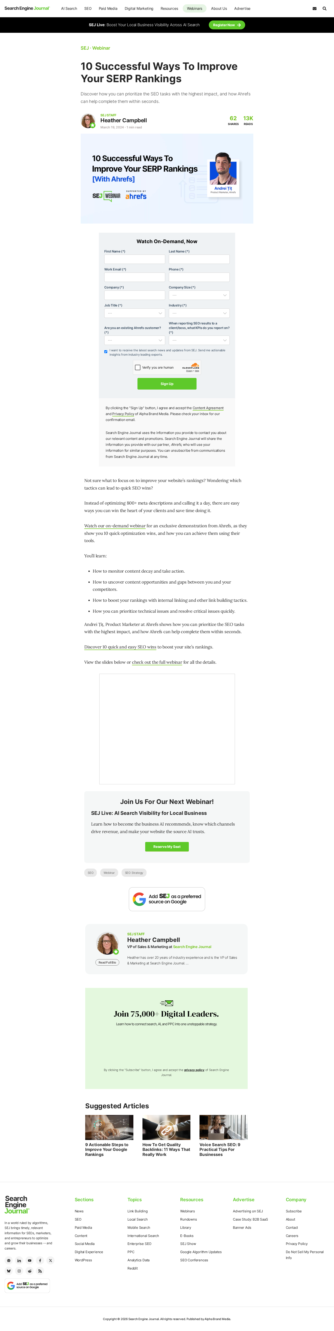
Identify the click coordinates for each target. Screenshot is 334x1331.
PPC (130, 1252)
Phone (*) (176, 269)
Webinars (194, 8)
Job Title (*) (113, 305)
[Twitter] (50, 1260)
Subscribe (294, 1211)
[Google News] (9, 1260)
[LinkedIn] (19, 1260)
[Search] (324, 9)
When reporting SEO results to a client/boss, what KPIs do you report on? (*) (199, 327)
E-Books (187, 1236)
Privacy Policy (123, 414)
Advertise (242, 8)
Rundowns (188, 1219)
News (79, 1211)
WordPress (83, 1260)
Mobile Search (138, 1227)
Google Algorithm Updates (201, 1252)
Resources (169, 8)
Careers (292, 1236)
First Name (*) (114, 251)
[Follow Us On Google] (167, 899)
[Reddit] (29, 1271)
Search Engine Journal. (144, 1319)
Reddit (132, 1268)
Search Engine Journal (192, 946)
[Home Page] (27, 8)
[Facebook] (40, 1260)
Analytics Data (138, 1260)
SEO (87, 8)
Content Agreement (208, 408)
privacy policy (194, 1070)
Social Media (85, 1244)
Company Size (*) (182, 287)
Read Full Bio (107, 962)
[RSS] (40, 1271)
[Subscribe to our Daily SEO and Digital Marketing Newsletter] (314, 9)
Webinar (109, 873)
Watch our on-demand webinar (115, 525)
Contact (292, 1227)
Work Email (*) (115, 269)
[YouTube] (29, 1260)
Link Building (137, 1211)
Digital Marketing (139, 8)
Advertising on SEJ (248, 1211)
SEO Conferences (194, 1260)
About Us (219, 8)
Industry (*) (178, 305)
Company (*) (114, 287)
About (290, 1219)
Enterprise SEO (139, 1244)
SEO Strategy (134, 873)
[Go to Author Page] (88, 120)
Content (81, 1236)
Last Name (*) (179, 251)
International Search (143, 1236)
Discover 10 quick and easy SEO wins (120, 647)
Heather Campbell (123, 120)
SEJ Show (188, 1244)
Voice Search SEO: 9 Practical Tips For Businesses (219, 1149)
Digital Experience (89, 1252)
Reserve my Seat (167, 846)
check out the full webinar (157, 662)
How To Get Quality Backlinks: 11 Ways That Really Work (166, 1149)
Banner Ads (242, 1227)
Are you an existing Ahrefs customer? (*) (132, 330)
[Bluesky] (9, 1271)
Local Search (137, 1219)
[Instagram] (19, 1271)
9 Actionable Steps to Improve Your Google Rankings (106, 1149)
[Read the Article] (109, 1127)
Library (185, 1227)
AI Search (69, 8)
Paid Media (108, 8)
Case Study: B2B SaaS (250, 1219)
